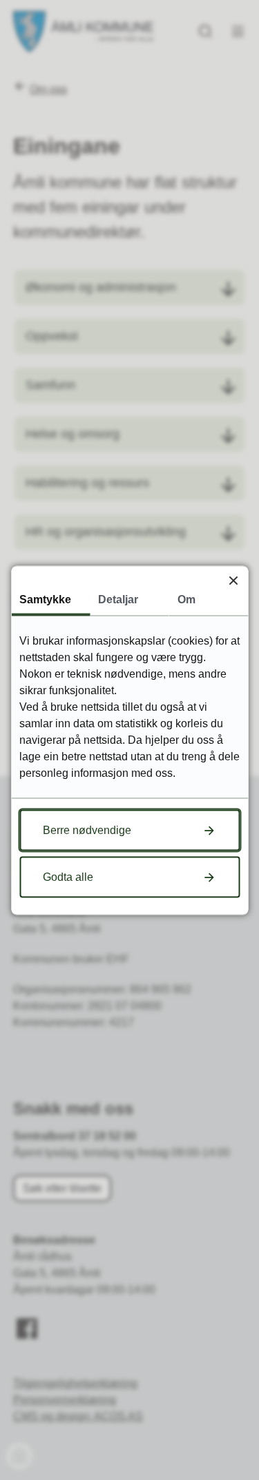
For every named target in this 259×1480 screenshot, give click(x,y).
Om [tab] (186, 599)
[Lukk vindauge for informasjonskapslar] (233, 580)
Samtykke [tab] (45, 599)
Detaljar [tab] (118, 599)
